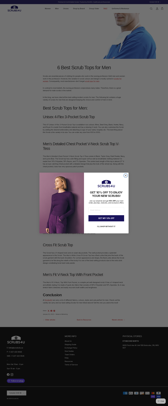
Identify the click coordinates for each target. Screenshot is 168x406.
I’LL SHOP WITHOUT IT (106, 226)
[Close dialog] (126, 176)
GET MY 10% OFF (106, 218)
